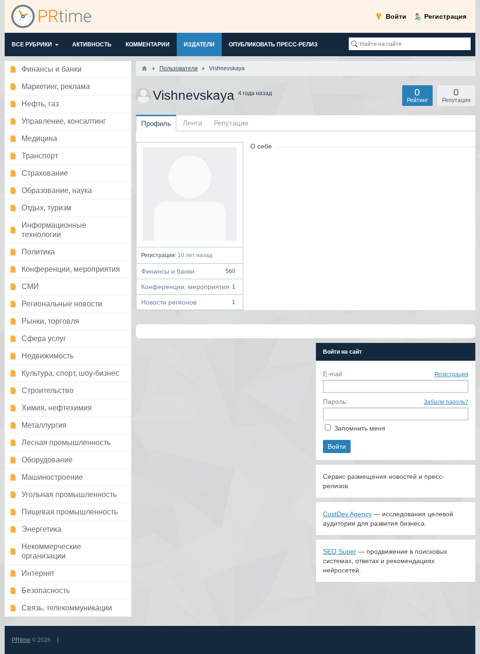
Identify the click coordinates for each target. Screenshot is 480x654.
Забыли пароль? (446, 402)
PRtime (21, 640)
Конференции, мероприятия (188, 286)
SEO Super (339, 551)
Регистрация (451, 374)
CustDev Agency (347, 514)
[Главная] (144, 68)
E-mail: (333, 374)
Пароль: (335, 401)
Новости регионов (188, 302)
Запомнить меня (359, 428)
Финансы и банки (188, 271)
